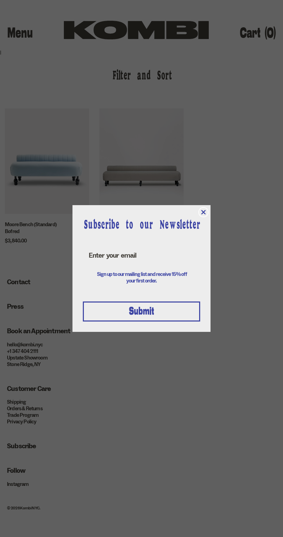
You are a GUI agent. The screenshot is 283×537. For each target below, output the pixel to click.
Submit (141, 311)
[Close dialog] (203, 212)
